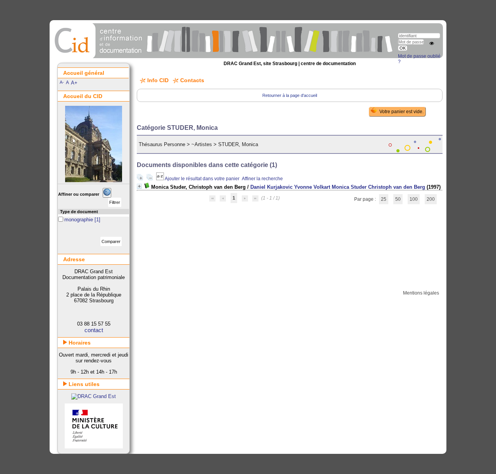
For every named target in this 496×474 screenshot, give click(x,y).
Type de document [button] (79, 211)
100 (414, 199)
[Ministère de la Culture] (94, 447)
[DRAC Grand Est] (93, 396)
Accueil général (83, 73)
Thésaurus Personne (162, 144)
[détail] (139, 186)
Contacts (192, 80)
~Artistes (201, 144)
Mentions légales (421, 293)
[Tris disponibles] (160, 178)
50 (398, 199)
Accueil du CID (82, 96)
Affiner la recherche (262, 178)
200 (431, 199)
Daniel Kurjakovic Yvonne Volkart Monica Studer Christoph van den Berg (337, 187)
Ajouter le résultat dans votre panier (202, 178)
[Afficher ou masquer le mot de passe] (431, 43)
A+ (74, 83)
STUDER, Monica (238, 144)
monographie (79, 219)
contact (93, 330)
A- (62, 82)
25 (383, 199)
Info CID (158, 80)
